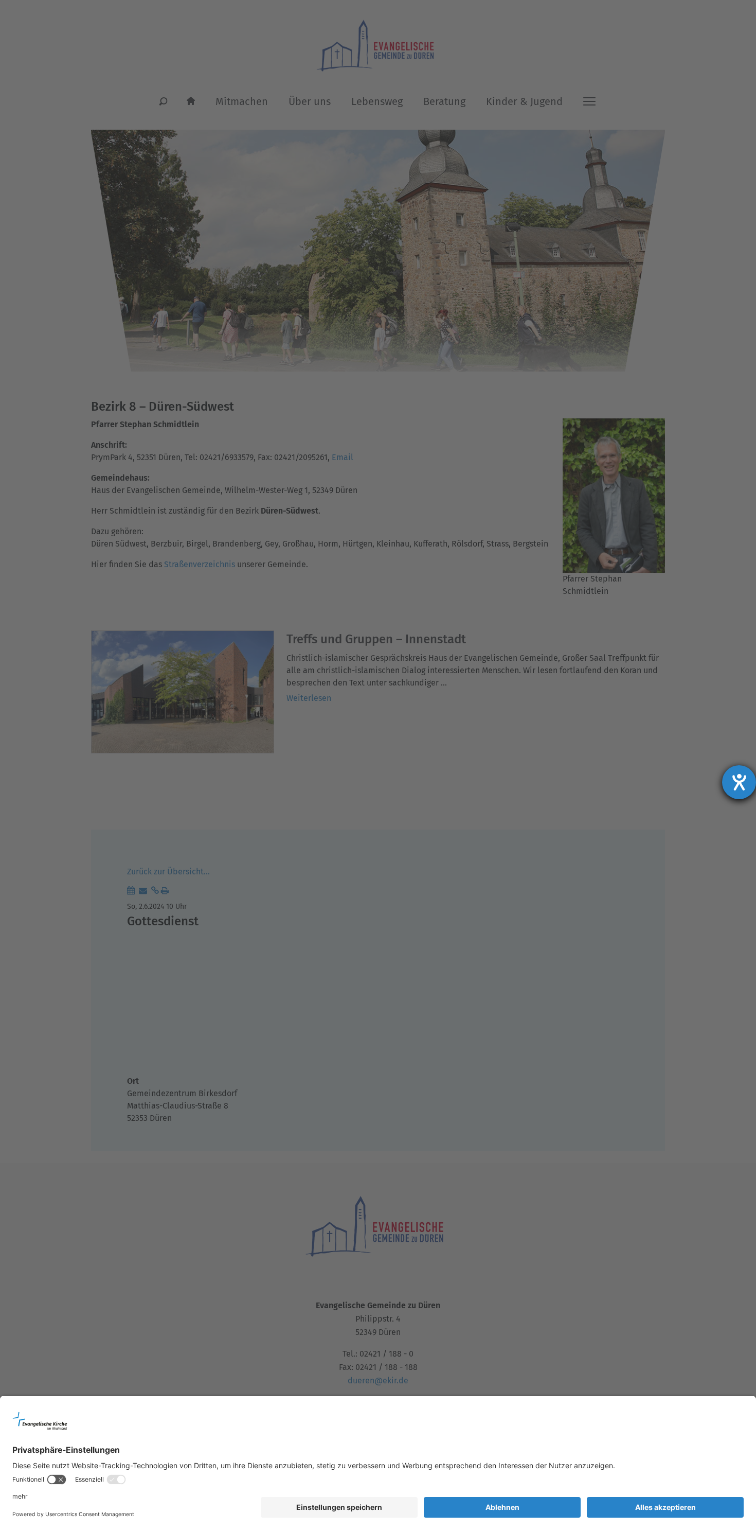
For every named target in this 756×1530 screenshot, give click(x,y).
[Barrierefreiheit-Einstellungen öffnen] (739, 782)
